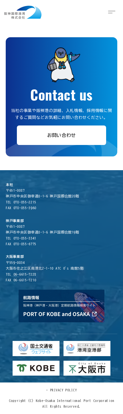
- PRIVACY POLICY (61, 390)
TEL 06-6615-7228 (21, 274)
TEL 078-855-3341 (21, 238)
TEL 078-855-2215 (21, 202)
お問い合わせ (61, 135)
